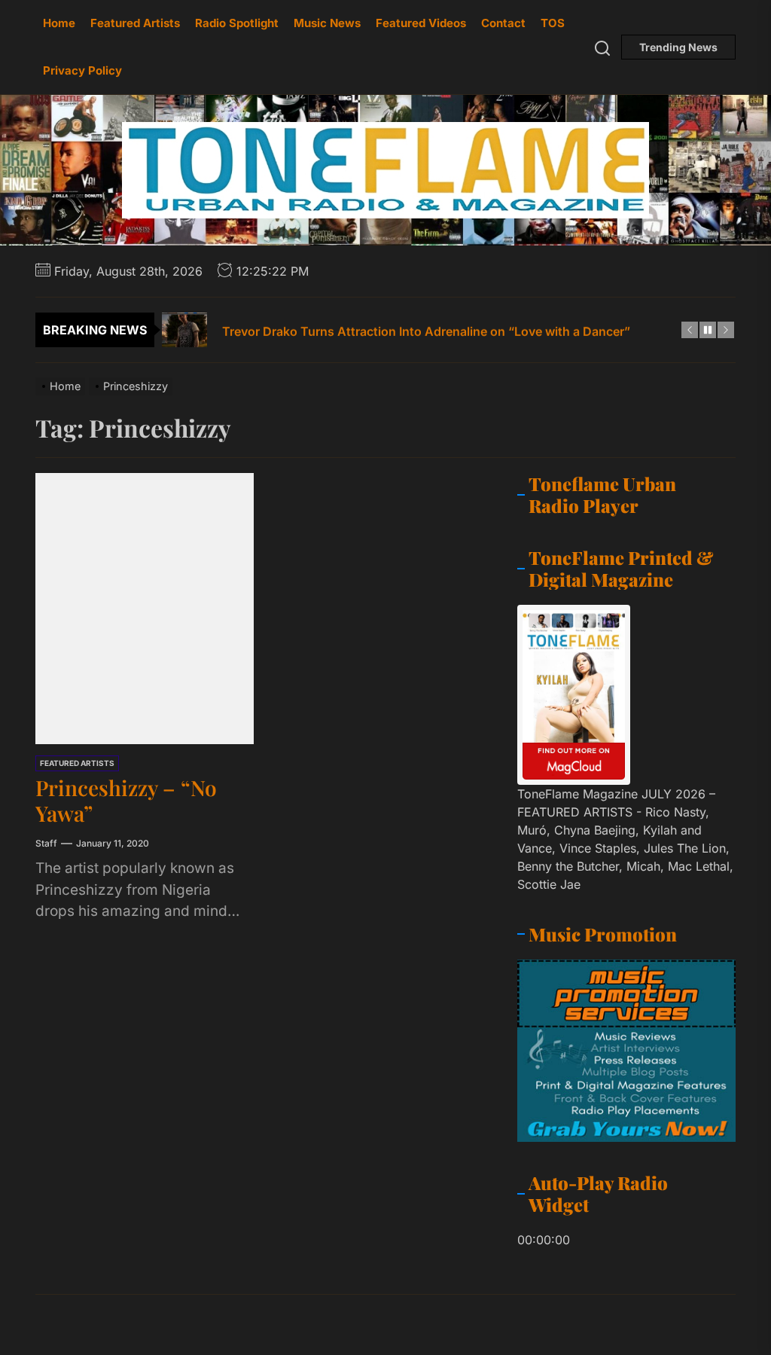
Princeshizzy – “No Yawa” (126, 800)
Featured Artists (135, 23)
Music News (327, 23)
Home (59, 23)
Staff (46, 843)
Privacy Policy (82, 70)
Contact (503, 23)
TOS (553, 23)
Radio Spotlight (237, 23)
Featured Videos (421, 23)
